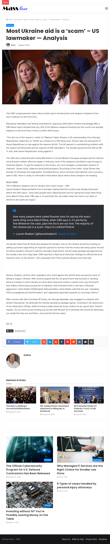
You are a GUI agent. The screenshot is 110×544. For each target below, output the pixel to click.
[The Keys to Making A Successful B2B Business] (21, 395)
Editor (13, 45)
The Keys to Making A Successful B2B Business (18, 407)
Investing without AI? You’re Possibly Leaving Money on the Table (27, 515)
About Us (66, 539)
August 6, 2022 (67, 233)
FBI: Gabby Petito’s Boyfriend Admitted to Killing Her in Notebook (54, 408)
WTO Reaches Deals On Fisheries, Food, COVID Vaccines (85, 408)
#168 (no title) (78, 539)
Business (18, 19)
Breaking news (20, 331)
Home (10, 19)
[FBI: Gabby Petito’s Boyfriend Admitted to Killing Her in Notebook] (55, 395)
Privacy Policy (91, 539)
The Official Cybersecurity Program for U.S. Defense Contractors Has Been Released (28, 469)
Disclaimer (103, 539)
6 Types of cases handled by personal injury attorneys (76, 485)
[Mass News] (15, 8)
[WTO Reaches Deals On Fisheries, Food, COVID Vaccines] (89, 395)
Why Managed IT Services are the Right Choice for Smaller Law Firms (80, 469)
